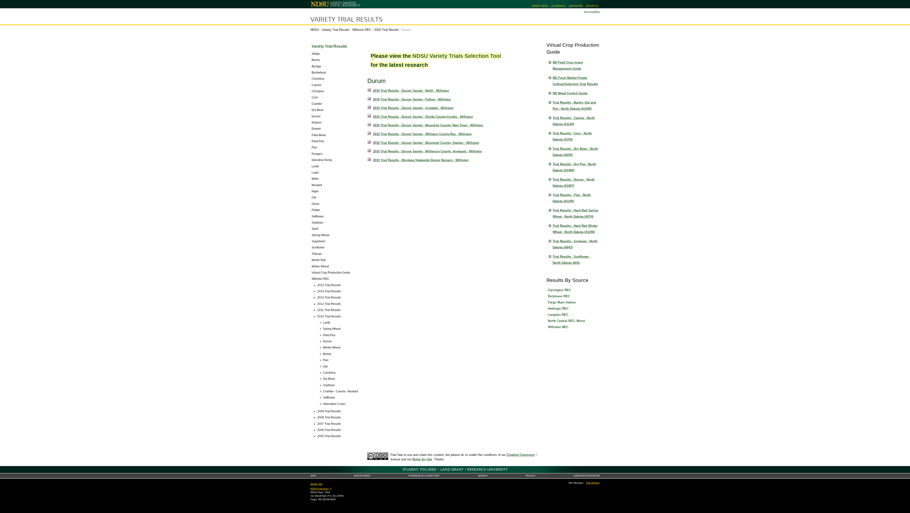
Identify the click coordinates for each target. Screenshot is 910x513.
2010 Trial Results (386, 30)
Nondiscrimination (587, 475)
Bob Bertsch (593, 482)
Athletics (592, 5)
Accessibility (592, 11)
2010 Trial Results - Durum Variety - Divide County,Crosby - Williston (423, 117)
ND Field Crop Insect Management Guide (568, 65)
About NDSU (540, 5)
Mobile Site (316, 484)
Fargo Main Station (562, 302)
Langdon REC (558, 314)
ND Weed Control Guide (570, 93)
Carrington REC (559, 290)
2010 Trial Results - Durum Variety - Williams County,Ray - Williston (422, 134)
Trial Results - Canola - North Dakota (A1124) (574, 121)
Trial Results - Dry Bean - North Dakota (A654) (575, 152)
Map (313, 475)
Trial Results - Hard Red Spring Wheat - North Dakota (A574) (575, 213)
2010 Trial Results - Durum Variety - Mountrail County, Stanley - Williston (426, 143)
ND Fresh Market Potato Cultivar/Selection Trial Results (575, 81)
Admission (576, 5)
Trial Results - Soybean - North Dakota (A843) (575, 244)
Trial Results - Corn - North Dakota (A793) (572, 136)
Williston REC (361, 30)
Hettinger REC (558, 308)
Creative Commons (521, 455)
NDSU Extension (319, 488)
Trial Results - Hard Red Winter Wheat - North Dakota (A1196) (575, 229)
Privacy (531, 475)
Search (483, 475)
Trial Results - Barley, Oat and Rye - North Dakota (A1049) (574, 105)
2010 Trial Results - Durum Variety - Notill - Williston (411, 90)
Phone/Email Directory (424, 475)
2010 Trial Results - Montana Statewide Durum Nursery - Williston (421, 160)
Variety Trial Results (346, 19)
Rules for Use (422, 459)
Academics (558, 5)
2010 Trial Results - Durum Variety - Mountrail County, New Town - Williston (428, 125)
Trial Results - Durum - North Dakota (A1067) (574, 183)
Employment (362, 475)
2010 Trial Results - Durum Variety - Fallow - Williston (412, 99)
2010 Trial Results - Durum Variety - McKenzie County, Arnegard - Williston (427, 151)
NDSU (314, 30)
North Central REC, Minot (566, 321)
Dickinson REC (559, 296)
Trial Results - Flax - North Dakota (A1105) (572, 198)
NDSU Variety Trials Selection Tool (456, 56)
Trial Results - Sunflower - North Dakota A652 (572, 260)
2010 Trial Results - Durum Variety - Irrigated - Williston (413, 108)
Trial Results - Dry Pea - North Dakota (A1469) (574, 167)
